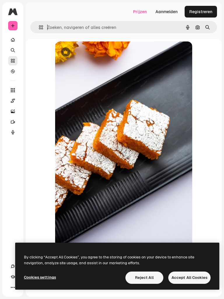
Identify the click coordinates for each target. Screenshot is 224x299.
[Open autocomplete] (39, 27)
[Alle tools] (13, 90)
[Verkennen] (13, 71)
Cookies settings (40, 277)
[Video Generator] (13, 121)
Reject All (144, 277)
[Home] (13, 39)
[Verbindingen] (13, 266)
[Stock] (13, 60)
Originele (93, 52)
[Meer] (13, 287)
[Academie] (13, 276)
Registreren (200, 11)
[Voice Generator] (13, 132)
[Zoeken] (13, 50)
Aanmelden (166, 11)
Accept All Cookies (189, 277)
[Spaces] (13, 100)
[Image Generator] (13, 111)
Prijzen (140, 11)
